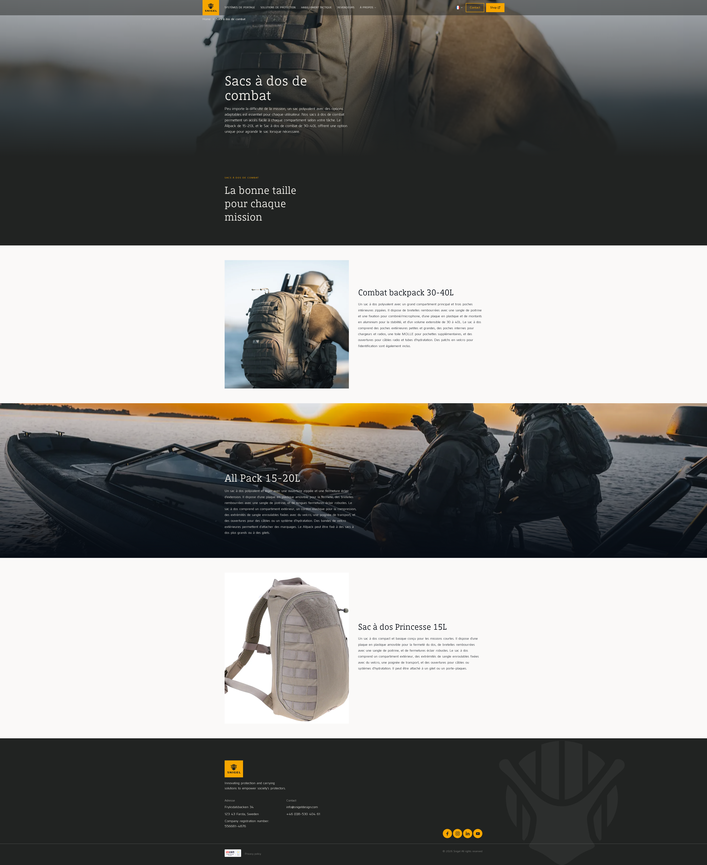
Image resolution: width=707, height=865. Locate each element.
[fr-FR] (459, 7)
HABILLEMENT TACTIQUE (316, 7)
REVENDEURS (345, 7)
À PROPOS (366, 7)
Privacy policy (253, 853)
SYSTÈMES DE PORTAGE (240, 7)
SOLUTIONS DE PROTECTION (278, 7)
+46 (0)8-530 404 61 (303, 814)
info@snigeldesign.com (302, 807)
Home (207, 19)
